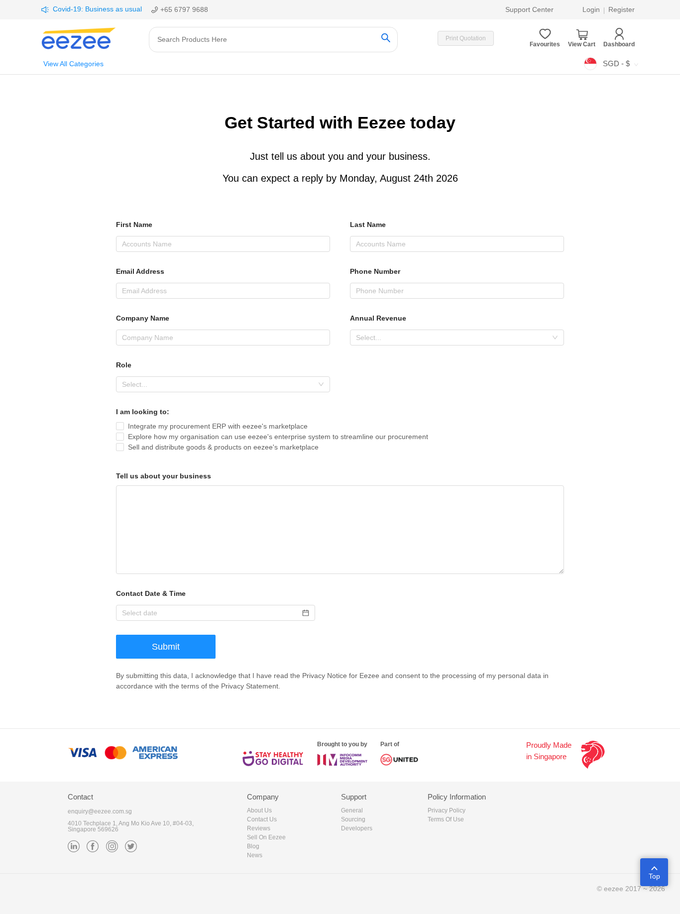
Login (591, 9)
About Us (259, 810)
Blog (253, 846)
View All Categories (73, 64)
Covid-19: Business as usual (97, 9)
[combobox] (457, 337)
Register (621, 9)
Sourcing (353, 819)
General (352, 810)
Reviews (258, 828)
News (254, 855)
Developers (356, 828)
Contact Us (262, 819)
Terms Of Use (446, 819)
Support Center (529, 9)
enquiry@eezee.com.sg (100, 811)
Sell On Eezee (266, 837)
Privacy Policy (446, 810)
